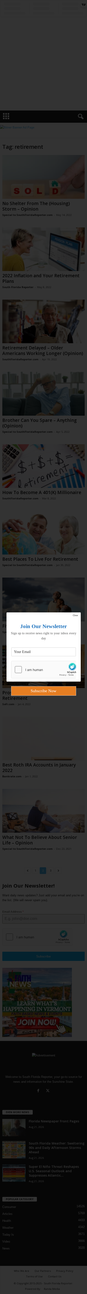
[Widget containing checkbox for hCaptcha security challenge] (43, 669)
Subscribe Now (43, 691)
